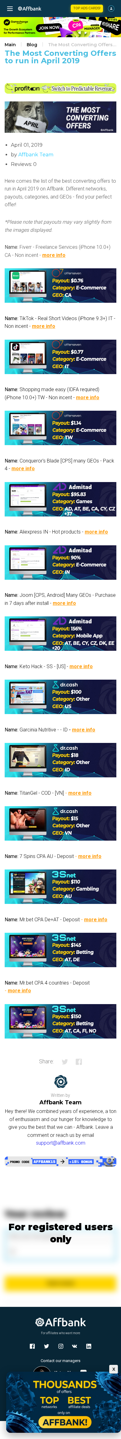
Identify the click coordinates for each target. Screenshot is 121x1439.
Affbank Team (35, 155)
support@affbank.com (60, 1143)
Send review (60, 1283)
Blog (32, 44)
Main (10, 44)
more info (53, 255)
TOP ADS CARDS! (87, 8)
